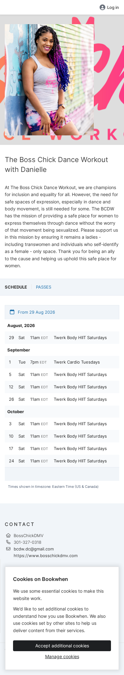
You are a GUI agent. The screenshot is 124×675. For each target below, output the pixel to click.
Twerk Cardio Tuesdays (77, 362)
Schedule (16, 287)
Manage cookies (62, 656)
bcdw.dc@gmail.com (34, 548)
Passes (43, 287)
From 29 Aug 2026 (36, 312)
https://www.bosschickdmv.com (46, 555)
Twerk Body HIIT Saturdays (80, 337)
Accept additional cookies (62, 645)
